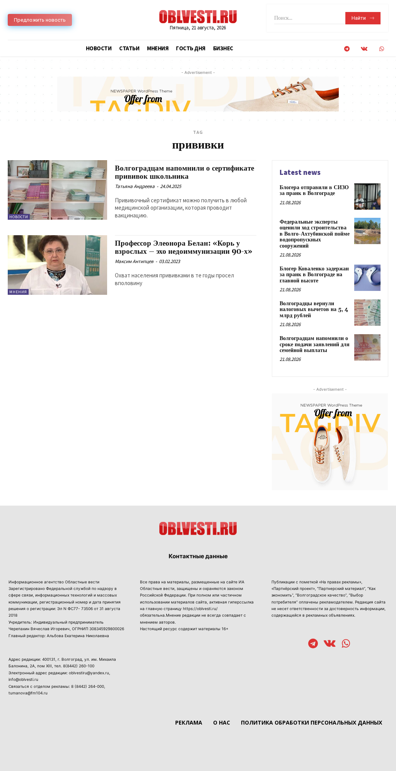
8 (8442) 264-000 (87, 686)
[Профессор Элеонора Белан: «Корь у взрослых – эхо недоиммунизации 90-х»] (57, 265)
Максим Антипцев (134, 261)
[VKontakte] (364, 49)
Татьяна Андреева (135, 186)
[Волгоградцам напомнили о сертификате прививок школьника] (57, 190)
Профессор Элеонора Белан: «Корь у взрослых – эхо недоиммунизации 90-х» (183, 247)
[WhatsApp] (381, 49)
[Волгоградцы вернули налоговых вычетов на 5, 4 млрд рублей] (367, 312)
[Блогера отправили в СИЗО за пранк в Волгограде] (367, 196)
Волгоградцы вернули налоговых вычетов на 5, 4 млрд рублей (314, 309)
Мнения (18, 291)
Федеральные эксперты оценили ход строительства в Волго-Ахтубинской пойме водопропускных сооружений (315, 234)
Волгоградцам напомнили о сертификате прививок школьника (184, 172)
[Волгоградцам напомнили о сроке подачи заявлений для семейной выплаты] (367, 347)
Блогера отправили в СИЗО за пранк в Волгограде (314, 190)
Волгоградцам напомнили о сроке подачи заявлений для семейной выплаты (315, 344)
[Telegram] (346, 49)
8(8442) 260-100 (78, 665)
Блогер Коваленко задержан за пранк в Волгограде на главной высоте (314, 274)
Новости (18, 216)
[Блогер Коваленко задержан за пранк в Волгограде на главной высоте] (367, 278)
